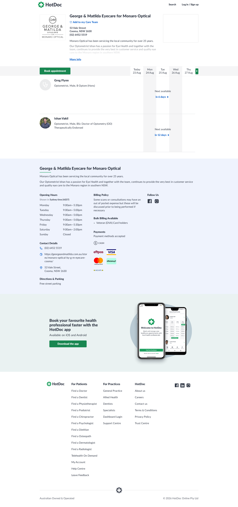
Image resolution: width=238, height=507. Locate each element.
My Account (78, 462)
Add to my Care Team (85, 22)
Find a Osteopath (81, 436)
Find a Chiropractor (82, 417)
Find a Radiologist (81, 449)
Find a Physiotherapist (84, 404)
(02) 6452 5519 (53, 248)
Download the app (68, 344)
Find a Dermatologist (83, 442)
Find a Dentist (79, 397)
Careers (139, 397)
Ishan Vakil (61, 118)
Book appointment (55, 71)
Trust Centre (142, 423)
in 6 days (161, 97)
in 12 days (160, 135)
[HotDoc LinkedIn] (182, 385)
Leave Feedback (80, 475)
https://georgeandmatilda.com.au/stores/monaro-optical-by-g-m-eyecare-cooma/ (66, 258)
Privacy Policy (143, 417)
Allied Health (110, 397)
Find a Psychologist (82, 423)
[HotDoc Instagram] (188, 385)
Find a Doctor (79, 391)
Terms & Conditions (146, 410)
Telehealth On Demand (84, 455)
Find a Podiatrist (80, 410)
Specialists (109, 410)
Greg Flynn (61, 80)
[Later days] (196, 71)
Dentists (108, 404)
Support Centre (112, 423)
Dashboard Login (112, 417)
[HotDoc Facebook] (177, 385)
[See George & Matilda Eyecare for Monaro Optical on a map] (180, 28)
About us (140, 391)
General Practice (112, 391)
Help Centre (78, 468)
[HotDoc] (49, 4)
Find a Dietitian (80, 430)
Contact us (141, 404)
